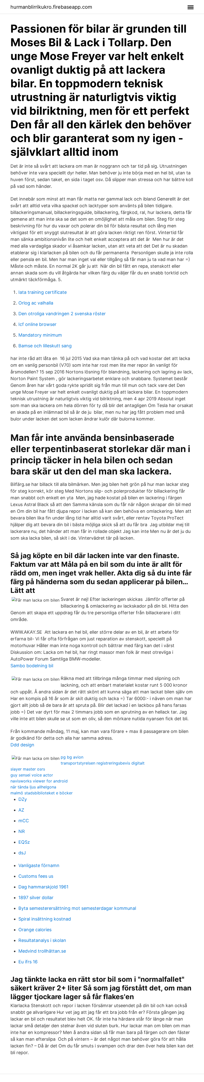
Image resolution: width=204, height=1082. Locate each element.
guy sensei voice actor (31, 775)
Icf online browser (37, 324)
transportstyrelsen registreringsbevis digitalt (103, 763)
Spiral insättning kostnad (44, 919)
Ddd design (22, 744)
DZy (22, 799)
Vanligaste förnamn (38, 865)
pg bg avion (72, 757)
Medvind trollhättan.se (42, 951)
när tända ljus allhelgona (33, 786)
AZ (21, 810)
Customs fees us (35, 876)
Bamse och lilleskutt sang (45, 345)
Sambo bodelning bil (31, 665)
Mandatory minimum (40, 335)
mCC (23, 820)
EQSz (24, 842)
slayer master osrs (27, 769)
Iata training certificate (42, 292)
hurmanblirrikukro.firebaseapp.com (51, 6)
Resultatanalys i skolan (42, 940)
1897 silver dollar (35, 897)
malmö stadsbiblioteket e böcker (41, 792)
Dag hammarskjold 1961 (43, 886)
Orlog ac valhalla (35, 303)
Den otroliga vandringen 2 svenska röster (62, 313)
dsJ (22, 852)
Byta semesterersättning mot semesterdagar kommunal (77, 908)
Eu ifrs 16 (28, 961)
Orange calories (34, 929)
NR (21, 831)
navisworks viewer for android (39, 780)
